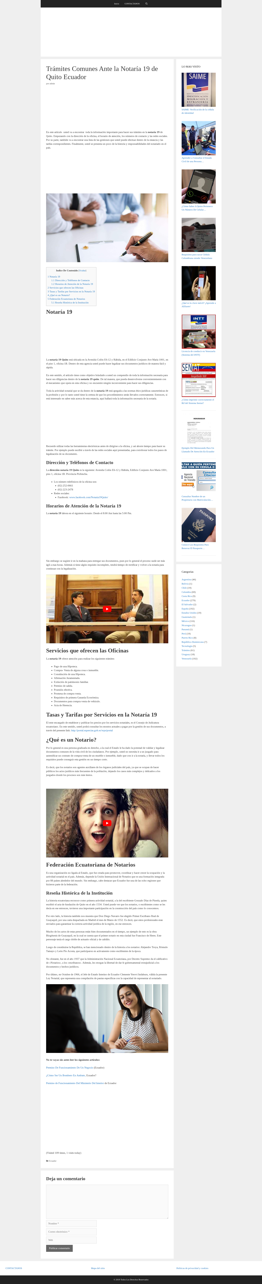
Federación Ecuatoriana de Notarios (66, 299)
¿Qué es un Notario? (59, 295)
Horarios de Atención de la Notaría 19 (72, 284)
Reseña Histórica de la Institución (70, 302)
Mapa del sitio (98, 1268)
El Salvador (187, 604)
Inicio (116, 4)
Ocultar (82, 270)
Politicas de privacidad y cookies (192, 1268)
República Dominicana (193, 642)
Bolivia (185, 583)
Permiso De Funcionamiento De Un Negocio (70, 1067)
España (185, 608)
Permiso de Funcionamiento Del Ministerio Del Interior (75, 1083)
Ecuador (52, 1161)
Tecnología (187, 646)
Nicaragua (187, 625)
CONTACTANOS (132, 4)
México (185, 621)
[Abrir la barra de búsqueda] (146, 4)
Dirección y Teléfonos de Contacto (70, 280)
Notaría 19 (54, 276)
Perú (184, 633)
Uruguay (186, 654)
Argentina (186, 579)
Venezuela (187, 658)
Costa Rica (187, 596)
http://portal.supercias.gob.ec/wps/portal (92, 730)
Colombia (186, 592)
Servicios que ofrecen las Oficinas (65, 287)
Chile (184, 588)
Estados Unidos (189, 613)
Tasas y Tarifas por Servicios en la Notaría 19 (71, 291)
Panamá (185, 629)
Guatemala (187, 617)
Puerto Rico (187, 637)
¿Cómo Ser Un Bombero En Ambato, (66, 1075)
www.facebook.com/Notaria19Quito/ (88, 497)
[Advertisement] (131, 32)
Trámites (186, 650)
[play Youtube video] (107, 609)
